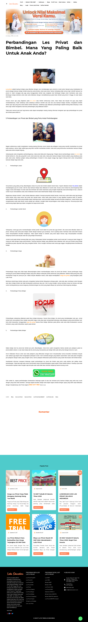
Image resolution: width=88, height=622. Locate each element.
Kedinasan (41, 2)
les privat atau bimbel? (38, 396)
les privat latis (49, 396)
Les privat (9, 89)
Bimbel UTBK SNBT (31, 2)
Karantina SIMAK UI (49, 591)
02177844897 (69, 585)
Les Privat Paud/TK (30, 577)
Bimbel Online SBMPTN (51, 594)
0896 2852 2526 (70, 587)
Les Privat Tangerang (31, 596)
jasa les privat (31, 322)
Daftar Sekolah (45, 5)
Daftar (68, 2)
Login (26, 5)
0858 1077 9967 (34, 385)
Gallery (75, 2)
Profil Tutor (54, 2)
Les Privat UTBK (49, 587)
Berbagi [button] (9, 35)
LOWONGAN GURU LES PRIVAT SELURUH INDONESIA (68, 496)
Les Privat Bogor (30, 591)
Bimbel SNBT (48, 582)
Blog (21, 5)
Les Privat (28, 587)
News (57, 396)
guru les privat (18, 396)
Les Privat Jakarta (30, 589)
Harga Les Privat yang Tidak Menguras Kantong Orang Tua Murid (17, 496)
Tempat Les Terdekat (31, 601)
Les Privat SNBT (49, 589)
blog (12, 396)
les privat (33, 100)
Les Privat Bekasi (30, 594)
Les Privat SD (29, 580)
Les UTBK (47, 580)
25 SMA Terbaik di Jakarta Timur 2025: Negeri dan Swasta (69, 540)
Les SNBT (47, 577)
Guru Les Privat (29, 603)
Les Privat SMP (29, 582)
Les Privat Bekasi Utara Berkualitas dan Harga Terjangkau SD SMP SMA (16, 540)
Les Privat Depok (30, 598)
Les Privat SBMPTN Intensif (51, 598)
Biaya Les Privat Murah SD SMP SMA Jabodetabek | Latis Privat (43, 540)
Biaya (48, 2)
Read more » (11, 509)
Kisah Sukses (62, 2)
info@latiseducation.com (72, 589)
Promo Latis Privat (34, 5)
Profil (21, 2)
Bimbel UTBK (48, 584)
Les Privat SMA (29, 584)
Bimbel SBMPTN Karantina (51, 596)
